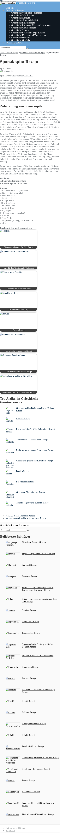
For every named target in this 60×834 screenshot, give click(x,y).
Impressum (10, 830)
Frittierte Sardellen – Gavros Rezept (37, 655)
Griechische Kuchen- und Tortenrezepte (28, 35)
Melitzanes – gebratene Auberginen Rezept (35, 450)
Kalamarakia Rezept (31, 791)
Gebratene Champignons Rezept (30, 492)
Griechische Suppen (20, 30)
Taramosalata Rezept (31, 633)
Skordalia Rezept (20, 516)
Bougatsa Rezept (29, 576)
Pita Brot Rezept (29, 565)
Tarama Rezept (28, 780)
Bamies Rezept (22, 471)
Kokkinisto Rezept (30, 667)
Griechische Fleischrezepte (23, 23)
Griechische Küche (14, 42)
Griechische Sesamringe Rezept (26, 518)
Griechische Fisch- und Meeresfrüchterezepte (31, 25)
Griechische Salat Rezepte (22, 15)
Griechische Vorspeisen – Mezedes (26, 13)
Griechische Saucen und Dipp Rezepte (28, 33)
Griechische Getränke (20, 40)
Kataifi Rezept (28, 701)
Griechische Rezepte (26, 3)
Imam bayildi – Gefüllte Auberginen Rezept (35, 429)
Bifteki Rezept (28, 735)
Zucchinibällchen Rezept (33, 746)
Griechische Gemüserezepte (23, 28)
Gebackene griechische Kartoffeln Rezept (34, 461)
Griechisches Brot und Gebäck (24, 20)
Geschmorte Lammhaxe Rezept (36, 769)
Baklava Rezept (29, 712)
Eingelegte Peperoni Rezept (34, 542)
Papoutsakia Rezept (24, 482)
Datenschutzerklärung (15, 828)
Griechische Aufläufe (20, 18)
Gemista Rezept (23, 418)
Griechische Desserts (20, 37)
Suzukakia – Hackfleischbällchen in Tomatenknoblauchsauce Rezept (37, 588)
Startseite (10, 8)
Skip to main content (9, 1)
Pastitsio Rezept (29, 678)
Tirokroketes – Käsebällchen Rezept (32, 439)
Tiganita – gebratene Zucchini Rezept (32, 503)
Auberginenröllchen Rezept (34, 723)
